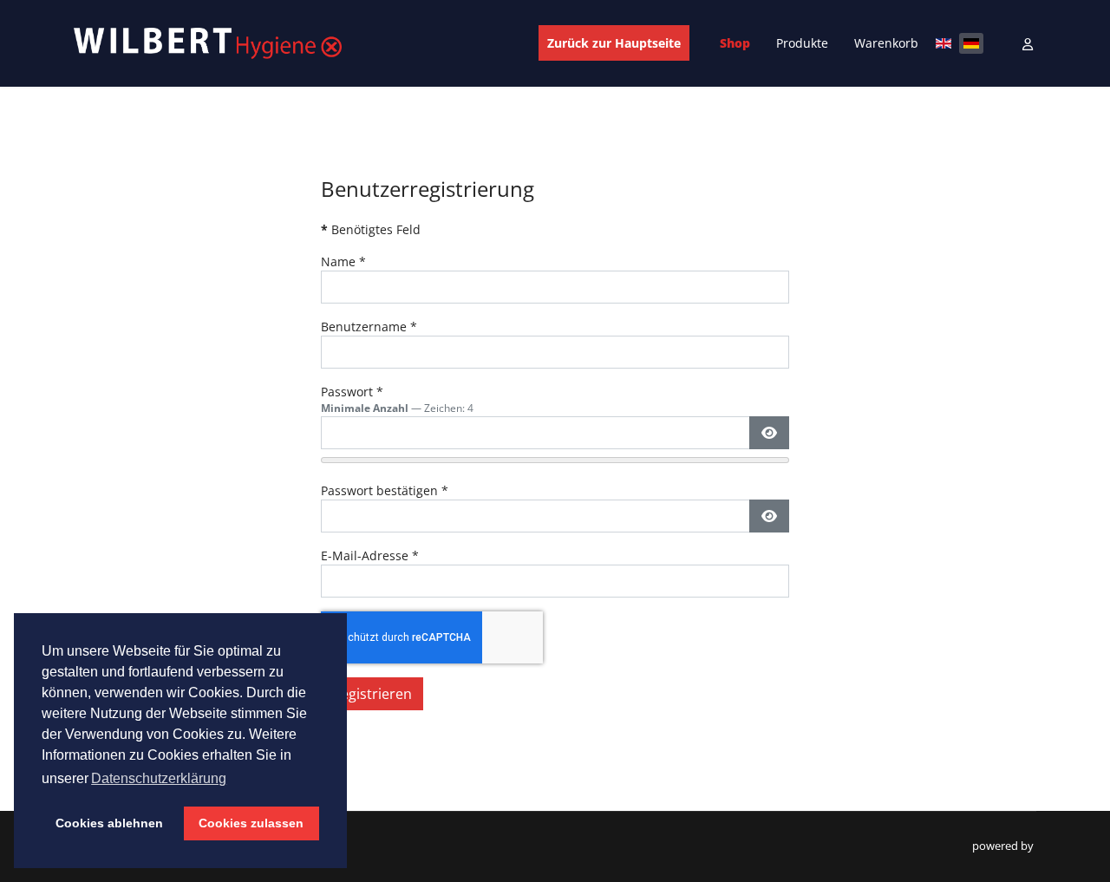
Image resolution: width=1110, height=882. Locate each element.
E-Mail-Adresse (370, 555)
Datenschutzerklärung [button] (158, 778)
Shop (735, 43)
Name (343, 261)
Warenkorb (886, 43)
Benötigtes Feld (371, 229)
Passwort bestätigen (384, 490)
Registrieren (372, 693)
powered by (1004, 845)
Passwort (352, 391)
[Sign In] (1029, 44)
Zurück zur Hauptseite (614, 43)
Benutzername (369, 326)
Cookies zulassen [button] (251, 823)
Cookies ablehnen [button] (109, 823)
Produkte (802, 43)
